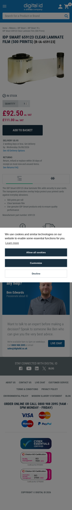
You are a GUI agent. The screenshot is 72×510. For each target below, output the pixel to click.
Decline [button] (36, 273)
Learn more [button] (12, 243)
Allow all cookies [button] (36, 252)
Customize (36, 263)
